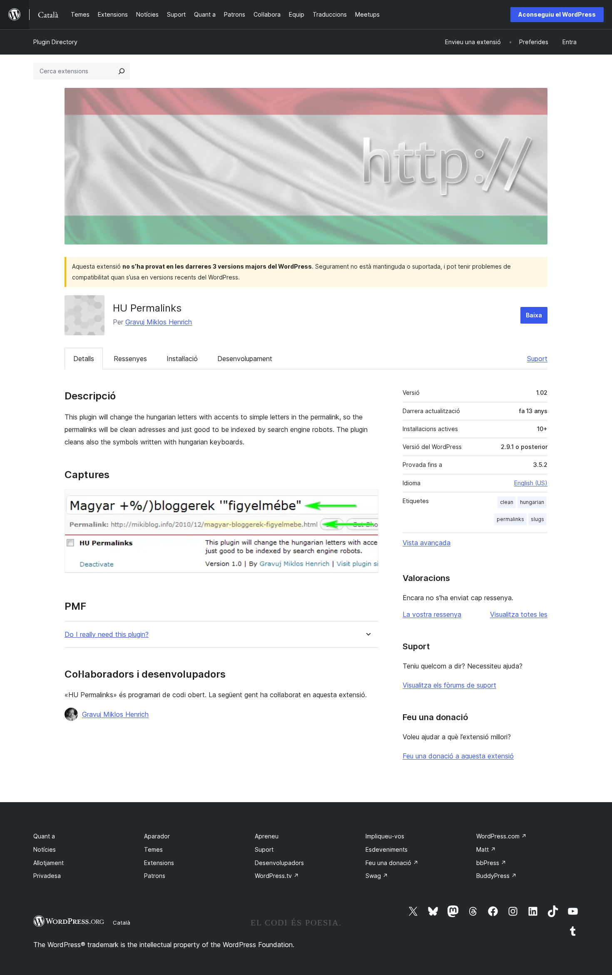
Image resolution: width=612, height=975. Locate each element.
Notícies (44, 849)
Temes (153, 849)
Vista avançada (426, 543)
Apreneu (267, 836)
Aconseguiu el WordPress (557, 14)
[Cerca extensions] (121, 71)
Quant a (44, 836)
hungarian (532, 502)
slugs (537, 519)
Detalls (83, 358)
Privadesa (47, 875)
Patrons (154, 875)
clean (506, 502)
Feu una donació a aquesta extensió (458, 756)
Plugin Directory (55, 41)
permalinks (510, 519)
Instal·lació (182, 358)
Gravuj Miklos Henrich (158, 322)
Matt (486, 849)
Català (121, 922)
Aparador (157, 836)
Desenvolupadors (279, 862)
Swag (377, 875)
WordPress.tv (277, 875)
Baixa (534, 315)
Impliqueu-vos (385, 836)
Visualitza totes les (518, 614)
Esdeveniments (387, 849)
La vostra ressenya (432, 614)
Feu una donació (392, 862)
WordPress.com (501, 836)
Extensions (159, 862)
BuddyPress (496, 875)
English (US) (530, 482)
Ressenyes (130, 358)
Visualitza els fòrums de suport (449, 685)
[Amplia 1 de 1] (367, 500)
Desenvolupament (244, 358)
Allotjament (48, 862)
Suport (537, 358)
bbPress (491, 862)
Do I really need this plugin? (107, 634)
